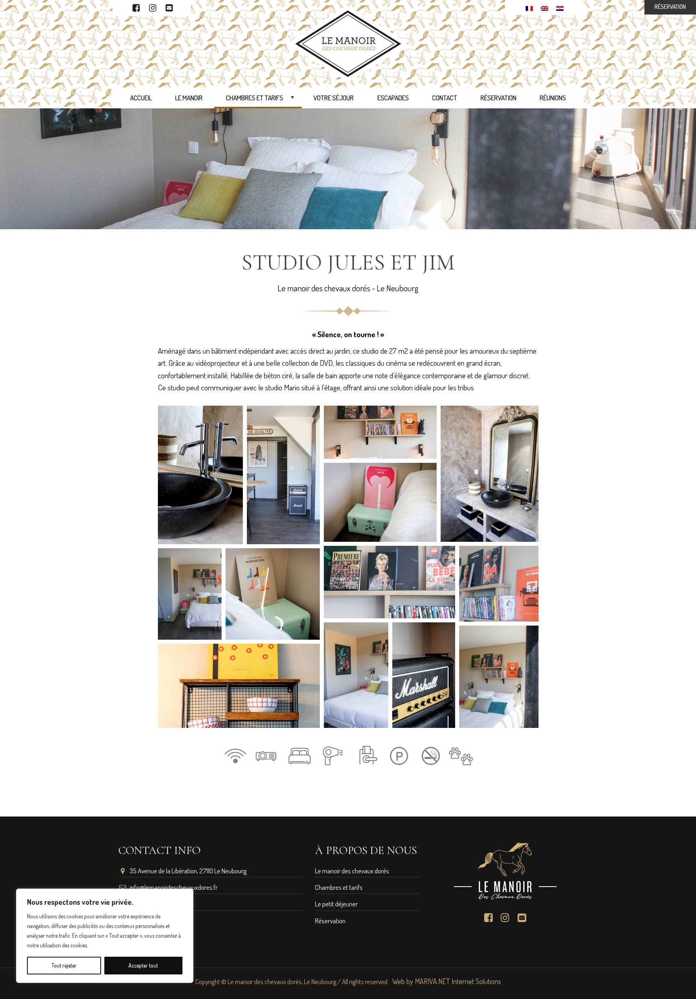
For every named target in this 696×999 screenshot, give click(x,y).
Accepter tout (143, 965)
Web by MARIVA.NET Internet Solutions (446, 981)
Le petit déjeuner (336, 904)
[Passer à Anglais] (544, 7)
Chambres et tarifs (261, 100)
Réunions (553, 97)
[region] (104, 936)
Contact (444, 97)
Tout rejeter (64, 965)
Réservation (498, 97)
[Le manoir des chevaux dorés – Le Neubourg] (348, 42)
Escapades (393, 97)
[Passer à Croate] (560, 7)
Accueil (141, 97)
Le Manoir (189, 97)
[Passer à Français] (529, 7)
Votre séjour (333, 97)
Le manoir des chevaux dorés (352, 870)
